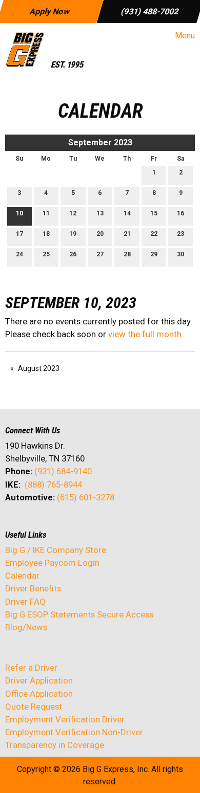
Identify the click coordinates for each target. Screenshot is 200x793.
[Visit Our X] (30, 524)
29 (153, 254)
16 (180, 213)
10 (19, 213)
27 (100, 254)
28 (127, 254)
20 (100, 233)
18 (46, 233)
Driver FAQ (25, 602)
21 (127, 233)
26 (72, 254)
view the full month (145, 334)
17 (19, 233)
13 (100, 213)
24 (19, 254)
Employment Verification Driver (65, 719)
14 (127, 213)
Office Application (40, 694)
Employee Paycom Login (52, 563)
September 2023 (100, 142)
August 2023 (38, 368)
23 (180, 233)
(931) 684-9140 (63, 471)
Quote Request (33, 706)
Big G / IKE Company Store (55, 550)
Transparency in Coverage (54, 745)
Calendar (22, 575)
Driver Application (39, 680)
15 (153, 213)
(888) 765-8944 (53, 484)
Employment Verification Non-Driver (74, 732)
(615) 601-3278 (85, 497)
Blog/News (26, 627)
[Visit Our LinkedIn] (46, 524)
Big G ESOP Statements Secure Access (79, 614)
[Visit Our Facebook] (13, 524)
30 (180, 254)
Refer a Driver (31, 668)
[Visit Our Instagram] (79, 524)
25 (46, 254)
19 (72, 233)
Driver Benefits (34, 588)
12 (72, 213)
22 (153, 233)
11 (46, 213)
